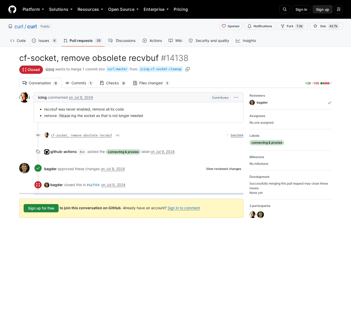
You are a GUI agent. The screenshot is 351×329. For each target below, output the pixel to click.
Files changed (156, 83)
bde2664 (237, 135)
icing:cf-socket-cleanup (160, 69)
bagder (50, 169)
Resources (88, 9)
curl (18, 26)
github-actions (63, 151)
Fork (295, 26)
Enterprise (154, 9)
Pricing (181, 9)
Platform (31, 9)
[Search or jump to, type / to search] (284, 9)
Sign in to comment (184, 208)
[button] (236, 97)
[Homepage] (12, 9)
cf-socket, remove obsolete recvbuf (81, 135)
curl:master (117, 69)
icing (49, 69)
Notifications (263, 26)
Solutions (58, 9)
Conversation (45, 83)
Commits (84, 83)
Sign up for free (41, 208)
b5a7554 (93, 185)
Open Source (121, 9)
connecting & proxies (123, 152)
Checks (118, 83)
